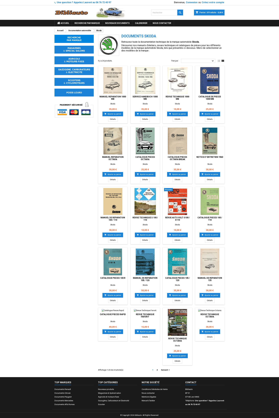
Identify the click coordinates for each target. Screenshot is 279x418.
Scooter (101, 404)
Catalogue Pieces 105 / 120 (177, 279)
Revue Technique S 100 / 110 (145, 218)
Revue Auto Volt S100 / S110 (177, 218)
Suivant (165, 370)
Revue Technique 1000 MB (177, 97)
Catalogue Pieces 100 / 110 (209, 218)
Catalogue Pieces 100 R (112, 278)
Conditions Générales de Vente (155, 389)
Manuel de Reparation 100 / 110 (113, 218)
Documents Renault (62, 389)
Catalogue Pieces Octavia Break (177, 158)
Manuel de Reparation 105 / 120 (145, 279)
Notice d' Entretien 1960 (209, 157)
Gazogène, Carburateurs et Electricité (113, 401)
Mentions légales (149, 397)
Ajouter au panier (112, 114)
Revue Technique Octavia (177, 339)
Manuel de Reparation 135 (210, 279)
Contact (190, 382)
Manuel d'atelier (148, 401)
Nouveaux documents (117, 23)
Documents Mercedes (63, 401)
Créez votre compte (213, 2)
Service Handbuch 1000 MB (145, 97)
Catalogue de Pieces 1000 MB (209, 97)
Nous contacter (162, 23)
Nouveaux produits (106, 389)
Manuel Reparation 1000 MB (113, 97)
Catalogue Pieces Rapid (113, 314)
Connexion (191, 2)
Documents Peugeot (63, 397)
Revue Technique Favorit (145, 315)
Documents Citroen (62, 393)
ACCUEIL (64, 23)
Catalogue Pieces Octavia (145, 158)
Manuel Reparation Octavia (113, 158)
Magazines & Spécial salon (109, 393)
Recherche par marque (87, 23)
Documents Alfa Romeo (64, 404)
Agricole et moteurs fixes (108, 397)
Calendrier (141, 23)
